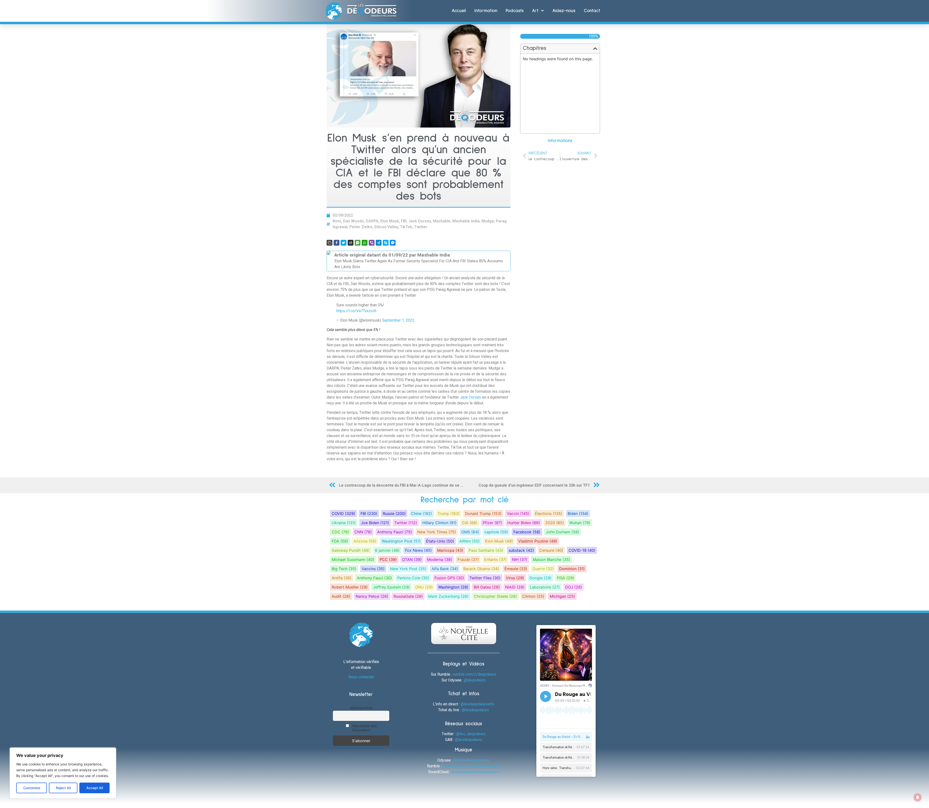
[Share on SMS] (357, 243)
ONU (424, 587)
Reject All (63, 788)
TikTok (406, 227)
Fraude (468, 559)
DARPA (372, 221)
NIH (519, 559)
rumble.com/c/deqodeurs (474, 674)
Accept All (94, 788)
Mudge (487, 221)
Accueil (459, 10)
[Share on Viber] (372, 243)
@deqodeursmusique (471, 760)
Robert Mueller (350, 587)
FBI (403, 221)
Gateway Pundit (351, 550)
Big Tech (344, 569)
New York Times (436, 532)
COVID (343, 513)
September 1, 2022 (398, 320)
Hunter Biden (523, 523)
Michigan (562, 596)
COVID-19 (582, 550)
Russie (394, 513)
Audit (341, 596)
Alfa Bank (445, 569)
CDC (340, 532)
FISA (565, 578)
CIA (469, 523)
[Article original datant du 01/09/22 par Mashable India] (418, 261)
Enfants (495, 559)
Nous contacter (361, 677)
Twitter (420, 227)
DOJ (573, 587)
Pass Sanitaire (486, 550)
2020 (554, 523)
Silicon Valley (386, 227)
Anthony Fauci (394, 532)
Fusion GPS (449, 578)
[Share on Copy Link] (329, 243)
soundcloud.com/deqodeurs (475, 772)
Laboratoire (545, 587)
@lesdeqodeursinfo (477, 704)
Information (485, 10)
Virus (515, 578)
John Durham (562, 532)
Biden (578, 513)
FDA (340, 541)
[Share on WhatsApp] (364, 243)
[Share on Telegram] (379, 243)
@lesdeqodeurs (475, 710)
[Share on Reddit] (350, 243)
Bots (337, 221)
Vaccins (373, 569)
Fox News (418, 550)
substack (521, 550)
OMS (470, 532)
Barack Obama (481, 569)
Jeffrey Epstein (391, 587)
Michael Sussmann (353, 559)
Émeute (515, 569)
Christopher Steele (495, 596)
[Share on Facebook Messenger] (393, 243)
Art (535, 10)
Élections (548, 513)
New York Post (408, 569)
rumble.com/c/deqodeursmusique (471, 766)
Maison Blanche (551, 559)
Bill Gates (487, 587)
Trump (448, 513)
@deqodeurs (475, 680)
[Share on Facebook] (336, 243)
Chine (421, 513)
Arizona (364, 541)
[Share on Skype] (386, 243)
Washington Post (401, 541)
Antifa (342, 578)
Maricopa (450, 550)
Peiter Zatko (360, 227)
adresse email (361, 708)
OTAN (412, 559)
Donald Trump (483, 513)
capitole (496, 532)
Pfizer (492, 523)
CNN (363, 532)
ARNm (469, 541)
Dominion (572, 569)
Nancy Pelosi (372, 596)
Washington (453, 587)
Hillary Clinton (439, 523)
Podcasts (515, 10)
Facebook (526, 532)
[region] (63, 773)
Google (540, 578)
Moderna (439, 559)
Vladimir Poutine (537, 541)
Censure (551, 550)
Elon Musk (389, 221)
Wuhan (579, 523)
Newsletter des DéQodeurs (364, 728)
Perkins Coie (413, 578)
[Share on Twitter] (343, 243)
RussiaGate (408, 596)
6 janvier (387, 550)
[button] (595, 48)
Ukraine (344, 523)
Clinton (533, 596)
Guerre (543, 569)
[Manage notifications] (918, 797)
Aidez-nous (563, 10)
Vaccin (518, 513)
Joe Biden (375, 523)
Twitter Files (485, 578)
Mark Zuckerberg (448, 596)
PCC (388, 559)
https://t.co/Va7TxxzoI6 (356, 311)
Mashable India (465, 221)
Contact (592, 10)
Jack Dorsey (419, 221)
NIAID (514, 587)
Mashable (441, 221)
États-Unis (440, 541)
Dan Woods (353, 221)
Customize (31, 788)
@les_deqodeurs (471, 734)
